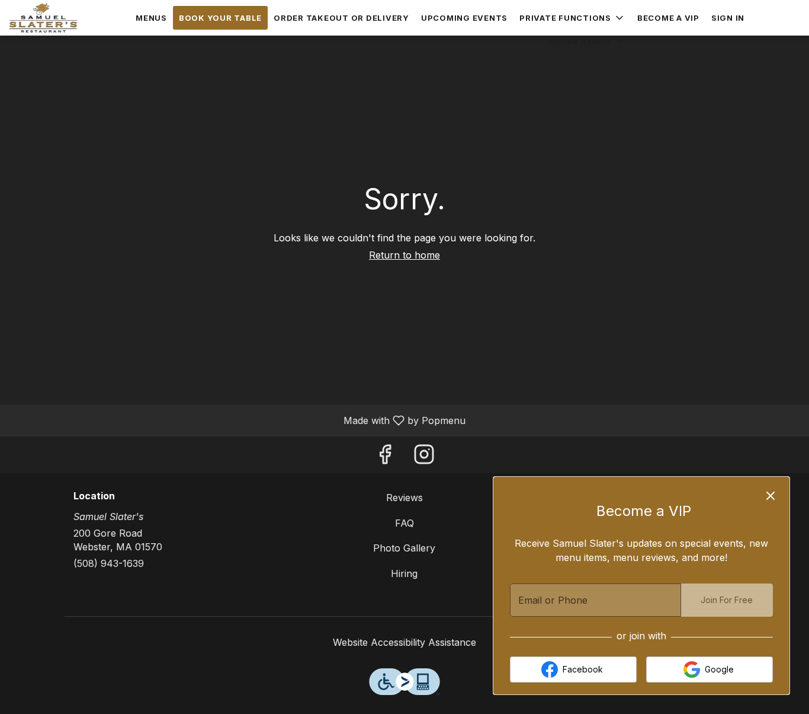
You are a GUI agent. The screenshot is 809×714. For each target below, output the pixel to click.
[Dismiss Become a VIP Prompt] (770, 496)
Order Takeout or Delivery (341, 18)
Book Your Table (220, 18)
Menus (151, 18)
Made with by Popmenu (237, 420)
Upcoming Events (464, 18)
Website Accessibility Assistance (404, 642)
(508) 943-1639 (108, 563)
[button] (572, 18)
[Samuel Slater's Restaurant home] (62, 18)
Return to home (404, 255)
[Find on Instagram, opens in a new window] (424, 457)
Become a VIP (668, 18)
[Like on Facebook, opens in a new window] (385, 457)
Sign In (727, 18)
